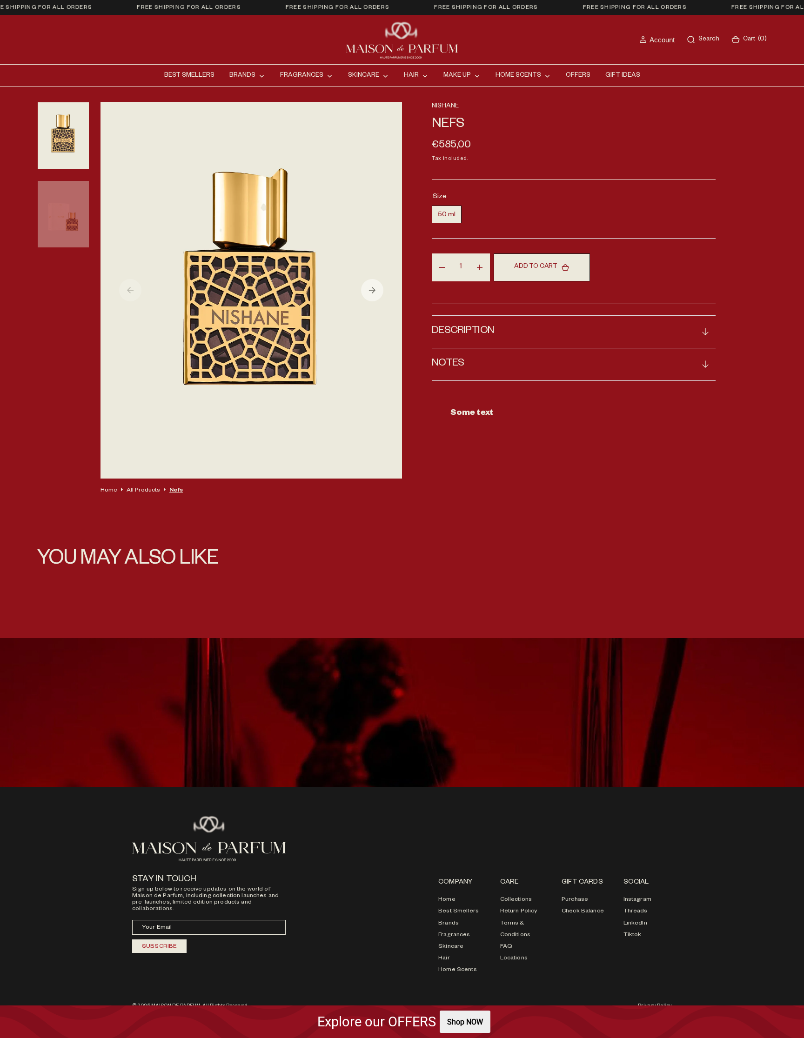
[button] (657, 40)
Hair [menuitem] (411, 76)
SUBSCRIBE (159, 947)
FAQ (506, 947)
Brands (448, 923)
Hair (444, 958)
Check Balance (583, 911)
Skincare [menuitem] (363, 76)
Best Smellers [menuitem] (189, 76)
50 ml (450, 217)
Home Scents (457, 970)
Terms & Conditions (515, 929)
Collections (516, 900)
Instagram (637, 900)
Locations (514, 958)
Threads (635, 911)
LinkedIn (635, 923)
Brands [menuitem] (242, 76)
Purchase (575, 900)
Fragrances (454, 935)
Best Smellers (458, 911)
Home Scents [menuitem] (518, 76)
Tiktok (632, 935)
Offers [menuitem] (578, 76)
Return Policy (518, 911)
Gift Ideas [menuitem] (622, 76)
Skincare (450, 947)
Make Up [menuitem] (457, 76)
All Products (143, 490)
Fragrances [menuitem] (301, 76)
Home (108, 490)
